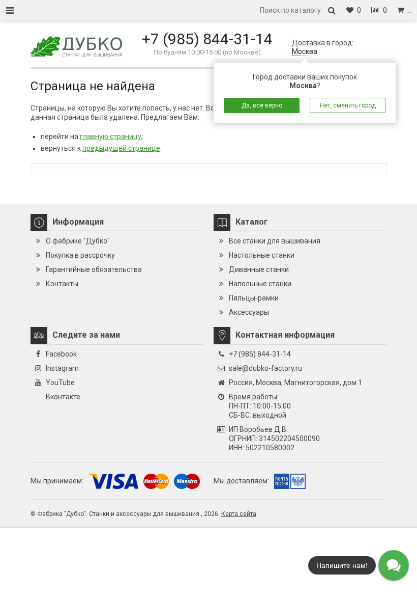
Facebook (61, 354)
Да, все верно (262, 105)
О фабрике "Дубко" (78, 241)
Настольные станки (261, 255)
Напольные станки (260, 284)
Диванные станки (259, 269)
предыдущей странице (121, 148)
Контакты (62, 284)
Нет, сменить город (348, 105)
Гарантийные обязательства (94, 269)
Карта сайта (238, 513)
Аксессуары (249, 312)
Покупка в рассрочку (80, 255)
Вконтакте (63, 397)
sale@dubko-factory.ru (265, 368)
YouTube (60, 382)
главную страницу (110, 136)
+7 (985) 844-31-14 (207, 39)
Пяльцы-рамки (254, 298)
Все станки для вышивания (274, 241)
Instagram (62, 368)
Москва (304, 51)
